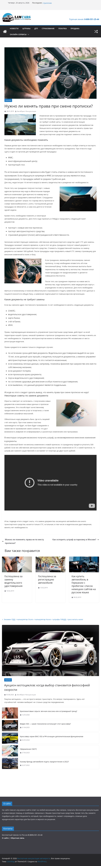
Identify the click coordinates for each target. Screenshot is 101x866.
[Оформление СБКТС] (10, 750)
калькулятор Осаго (24, 619)
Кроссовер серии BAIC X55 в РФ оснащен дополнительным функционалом (51, 736)
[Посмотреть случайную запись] (96, 31)
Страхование (48, 28)
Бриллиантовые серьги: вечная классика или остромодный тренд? (48, 711)
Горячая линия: (84, 19)
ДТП (36, 28)
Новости (14, 28)
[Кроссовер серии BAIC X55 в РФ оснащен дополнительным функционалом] (10, 738)
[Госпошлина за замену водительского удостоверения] (17, 558)
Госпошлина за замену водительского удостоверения (13, 581)
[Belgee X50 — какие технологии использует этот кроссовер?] (10, 725)
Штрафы (26, 28)
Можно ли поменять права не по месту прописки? (24, 541)
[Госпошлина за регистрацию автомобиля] (51, 558)
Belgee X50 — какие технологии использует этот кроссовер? (45, 724)
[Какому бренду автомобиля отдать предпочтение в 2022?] (10, 763)
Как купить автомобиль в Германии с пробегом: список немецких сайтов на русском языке (84, 584)
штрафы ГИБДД (58, 619)
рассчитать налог (75, 619)
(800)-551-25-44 (35, 835)
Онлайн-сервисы (18, 34)
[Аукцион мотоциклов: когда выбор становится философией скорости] (50, 650)
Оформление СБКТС (28, 749)
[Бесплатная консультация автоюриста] (5, 31)
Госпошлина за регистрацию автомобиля (47, 579)
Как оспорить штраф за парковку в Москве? (74, 539)
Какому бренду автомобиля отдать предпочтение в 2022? (44, 761)
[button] (27, 34)
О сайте (5, 838)
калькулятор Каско (42, 619)
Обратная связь (17, 838)
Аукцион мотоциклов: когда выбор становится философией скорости (47, 687)
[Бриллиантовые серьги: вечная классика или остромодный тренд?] (10, 713)
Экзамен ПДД (9, 619)
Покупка (62, 28)
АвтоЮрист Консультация (26, 111)
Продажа (75, 28)
